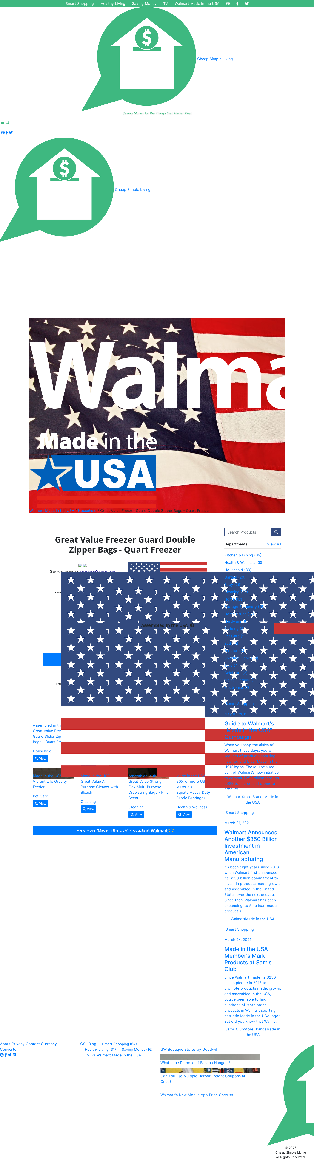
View (42, 758)
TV (165, 3)
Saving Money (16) (137, 1049)
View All (274, 544)
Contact (33, 1044)
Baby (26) (233, 584)
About (5, 1044)
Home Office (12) (239, 614)
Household (87, 510)
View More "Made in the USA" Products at (114, 830)
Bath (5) (231, 643)
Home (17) (233, 599)
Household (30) (237, 569)
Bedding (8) (234, 628)
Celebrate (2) (236, 672)
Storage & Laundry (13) (244, 606)
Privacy (18, 1044)
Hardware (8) (236, 621)
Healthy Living (112, 3)
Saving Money (144, 3)
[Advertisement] (157, 278)
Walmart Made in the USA (197, 3)
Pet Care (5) (235, 636)
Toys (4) (231, 665)
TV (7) (90, 1055)
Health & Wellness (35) (244, 562)
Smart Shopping (80, 3)
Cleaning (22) (236, 592)
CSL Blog (88, 1044)
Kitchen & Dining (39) (243, 555)
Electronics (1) (236, 687)
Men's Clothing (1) (240, 680)
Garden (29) (234, 577)
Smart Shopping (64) (119, 1044)
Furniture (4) (235, 650)
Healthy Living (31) (100, 1049)
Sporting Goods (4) (241, 658)
